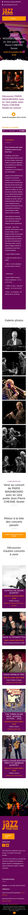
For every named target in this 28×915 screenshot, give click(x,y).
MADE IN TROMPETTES (14, 637)
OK (14, 912)
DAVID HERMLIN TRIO (14, 674)
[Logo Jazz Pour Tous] (7, 9)
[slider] (23, 130)
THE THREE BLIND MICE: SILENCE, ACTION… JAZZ (14, 716)
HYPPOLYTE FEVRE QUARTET (14, 591)
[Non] (26, 909)
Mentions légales (14, 804)
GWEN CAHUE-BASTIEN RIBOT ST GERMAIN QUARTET (14, 763)
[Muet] (20, 131)
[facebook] (3, 845)
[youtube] (7, 845)
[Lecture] (4, 131)
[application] (14, 130)
